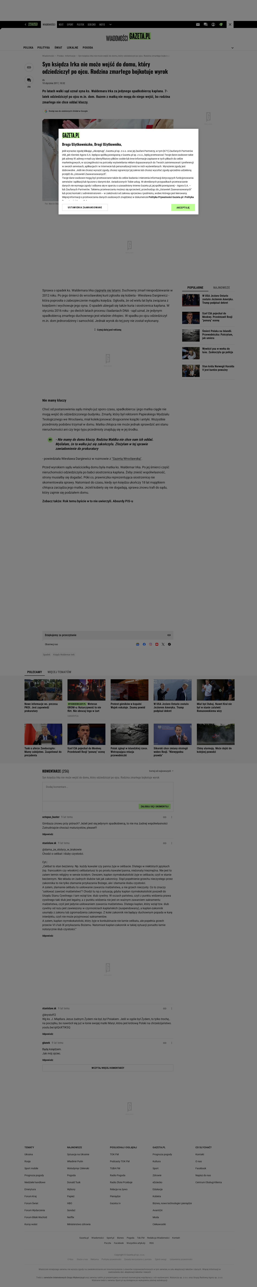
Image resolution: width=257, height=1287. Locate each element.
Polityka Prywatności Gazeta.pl (166, 197)
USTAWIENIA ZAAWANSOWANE (85, 207)
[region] (128, 171)
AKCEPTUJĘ (183, 207)
